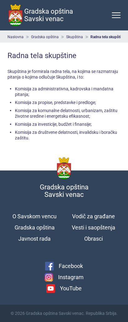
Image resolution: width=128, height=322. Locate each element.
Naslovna (15, 37)
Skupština (74, 37)
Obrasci (93, 238)
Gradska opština (45, 37)
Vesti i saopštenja (93, 227)
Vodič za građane (93, 216)
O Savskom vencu (34, 216)
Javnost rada (34, 238)
